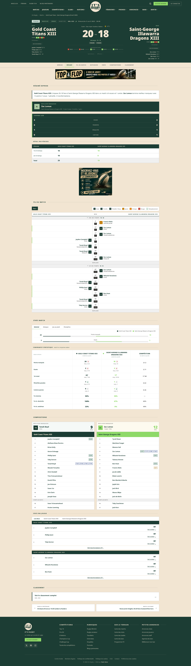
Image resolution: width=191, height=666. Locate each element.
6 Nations (62, 635)
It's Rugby (35, 15)
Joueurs (45, 10)
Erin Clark (51, 492)
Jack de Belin (116, 497)
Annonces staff (147, 635)
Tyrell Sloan (116, 439)
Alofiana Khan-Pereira (55, 443)
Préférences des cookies (128, 659)
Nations (81, 10)
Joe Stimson (52, 484)
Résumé (69, 65)
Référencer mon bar (148, 642)
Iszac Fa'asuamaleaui (55, 503)
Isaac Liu (51, 488)
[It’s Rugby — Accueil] (28, 626)
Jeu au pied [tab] (56, 327)
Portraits (90, 645)
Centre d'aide (59, 659)
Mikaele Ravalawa (151, 54)
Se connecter (175, 3)
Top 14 (61, 629)
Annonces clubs (147, 629)
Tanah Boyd (35, 54)
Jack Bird (115, 488)
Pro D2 (61, 632)
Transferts (90, 635)
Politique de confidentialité (85, 659)
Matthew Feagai (118, 443)
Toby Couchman (118, 503)
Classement (129, 65)
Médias (60, 65)
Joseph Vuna (52, 497)
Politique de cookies (102, 659)
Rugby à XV (33, 3)
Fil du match (81, 65)
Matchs (36, 10)
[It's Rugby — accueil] (95, 7)
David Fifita (52, 480)
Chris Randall (52, 472)
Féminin (23, 3)
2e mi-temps (96, 266)
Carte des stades (119, 635)
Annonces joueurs (148, 632)
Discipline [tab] (67, 327)
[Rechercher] (150, 4)
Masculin (14, 3)
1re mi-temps (96, 218)
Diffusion (94, 65)
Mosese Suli (116, 447)
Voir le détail (151, 529)
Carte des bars (119, 639)
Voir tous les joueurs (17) (95, 548)
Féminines (110, 10)
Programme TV (119, 642)
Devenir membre (160, 3)
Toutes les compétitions (67, 645)
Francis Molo (108, 222)
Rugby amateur (92, 632)
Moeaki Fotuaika (54, 468)
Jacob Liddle (116, 472)
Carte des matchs (120, 629)
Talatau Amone (117, 460)
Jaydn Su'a (115, 484)
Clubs (71, 10)
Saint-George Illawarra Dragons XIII (144, 33)
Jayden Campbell (36, 47)
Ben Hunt (153, 56)
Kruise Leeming (53, 507)
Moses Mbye (116, 492)
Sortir (154, 10)
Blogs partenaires (46, 3)
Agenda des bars (147, 639)
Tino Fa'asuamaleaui (55, 476)
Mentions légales (70, 659)
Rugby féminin (92, 629)
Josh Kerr (115, 507)
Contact (117, 659)
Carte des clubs (119, 632)
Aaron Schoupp (53, 451)
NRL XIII (71, 21)
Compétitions (58, 10)
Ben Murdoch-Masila (119, 480)
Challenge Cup (64, 642)
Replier (95, 262)
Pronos (122, 10)
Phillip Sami (35, 50)
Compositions (115, 65)
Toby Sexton (35, 52)
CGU (111, 659)
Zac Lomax (153, 52)
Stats (104, 65)
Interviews (90, 639)
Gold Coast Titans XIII (44, 31)
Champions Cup (64, 639)
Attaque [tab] (45, 327)
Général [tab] (36, 327)
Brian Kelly (51, 447)
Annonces (134, 10)
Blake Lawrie (117, 476)
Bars (144, 10)
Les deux (37, 519)
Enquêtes (90, 642)
